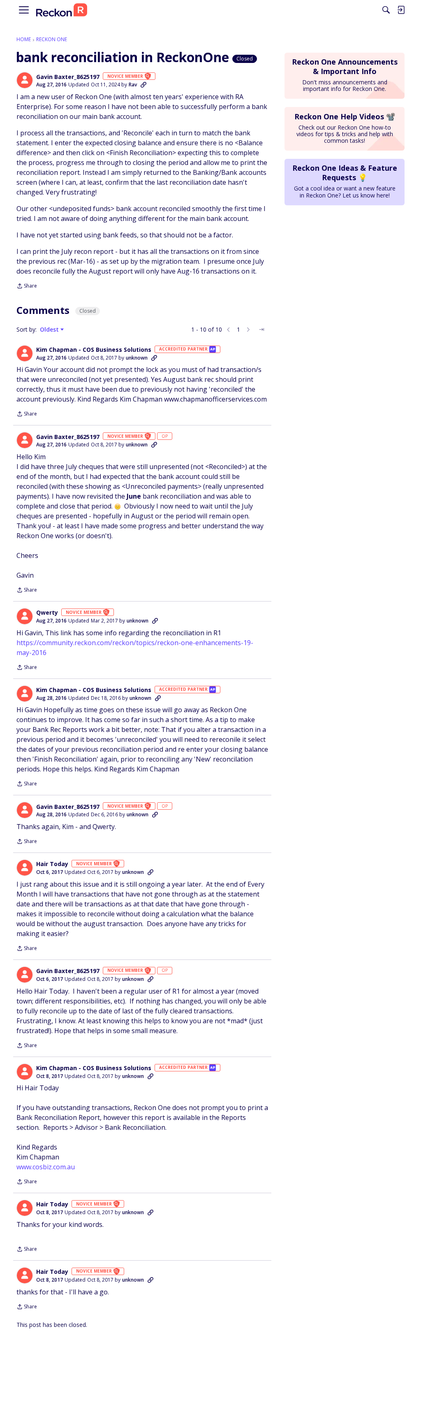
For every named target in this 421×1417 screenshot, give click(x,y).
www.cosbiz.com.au (45, 1166)
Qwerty (47, 612)
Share (26, 286)
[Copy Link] (143, 84)
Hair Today (52, 864)
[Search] (386, 9)
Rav (133, 84)
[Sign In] (400, 9)
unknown (137, 357)
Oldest (50, 329)
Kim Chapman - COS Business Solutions (93, 349)
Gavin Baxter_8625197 (67, 77)
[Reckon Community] (61, 10)
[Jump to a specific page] (261, 329)
